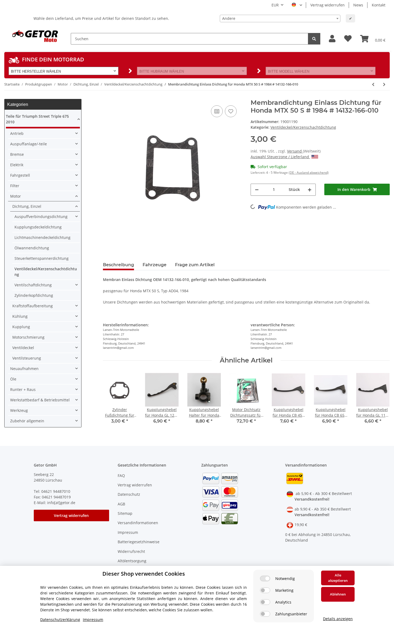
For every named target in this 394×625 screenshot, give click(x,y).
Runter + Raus (23, 389)
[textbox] (280, 18)
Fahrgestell (20, 175)
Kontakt (378, 5)
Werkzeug (19, 410)
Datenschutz (129, 494)
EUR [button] (275, 5)
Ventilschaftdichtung (33, 284)
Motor (15, 196)
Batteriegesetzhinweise (138, 541)
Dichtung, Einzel (26, 206)
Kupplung (21, 326)
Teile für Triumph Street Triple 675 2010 (37, 119)
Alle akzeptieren (338, 578)
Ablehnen (338, 594)
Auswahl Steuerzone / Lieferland (280, 156)
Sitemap (125, 513)
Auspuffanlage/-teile (28, 143)
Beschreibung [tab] (118, 264)
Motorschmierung (28, 337)
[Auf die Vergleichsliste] (217, 111)
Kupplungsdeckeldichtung (38, 227)
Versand (295, 151)
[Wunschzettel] (348, 38)
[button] (332, 38)
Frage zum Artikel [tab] (195, 264)
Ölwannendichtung (31, 247)
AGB (121, 503)
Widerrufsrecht (131, 551)
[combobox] (280, 18)
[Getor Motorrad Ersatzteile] (34, 36)
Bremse (17, 154)
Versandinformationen (138, 522)
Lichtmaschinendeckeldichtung (42, 237)
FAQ (121, 475)
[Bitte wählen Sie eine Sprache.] (297, 5)
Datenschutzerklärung (60, 619)
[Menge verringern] (257, 189)
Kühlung (20, 316)
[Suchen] (314, 39)
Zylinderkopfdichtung (33, 295)
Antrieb (17, 133)
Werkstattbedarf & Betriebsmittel (40, 399)
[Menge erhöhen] (309, 189)
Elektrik (16, 164)
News (358, 5)
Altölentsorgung (132, 560)
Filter (14, 185)
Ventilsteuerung (26, 358)
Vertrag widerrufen (327, 5)
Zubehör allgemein (27, 420)
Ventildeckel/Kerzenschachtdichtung (303, 127)
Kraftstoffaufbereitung (32, 305)
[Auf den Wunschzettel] (231, 111)
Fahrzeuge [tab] (154, 264)
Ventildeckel (23, 347)
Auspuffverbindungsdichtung (41, 216)
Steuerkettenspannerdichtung (41, 258)
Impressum (128, 532)
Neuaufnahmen (24, 368)
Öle (13, 379)
